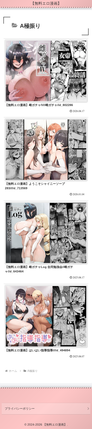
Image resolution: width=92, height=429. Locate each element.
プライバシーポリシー (20, 408)
